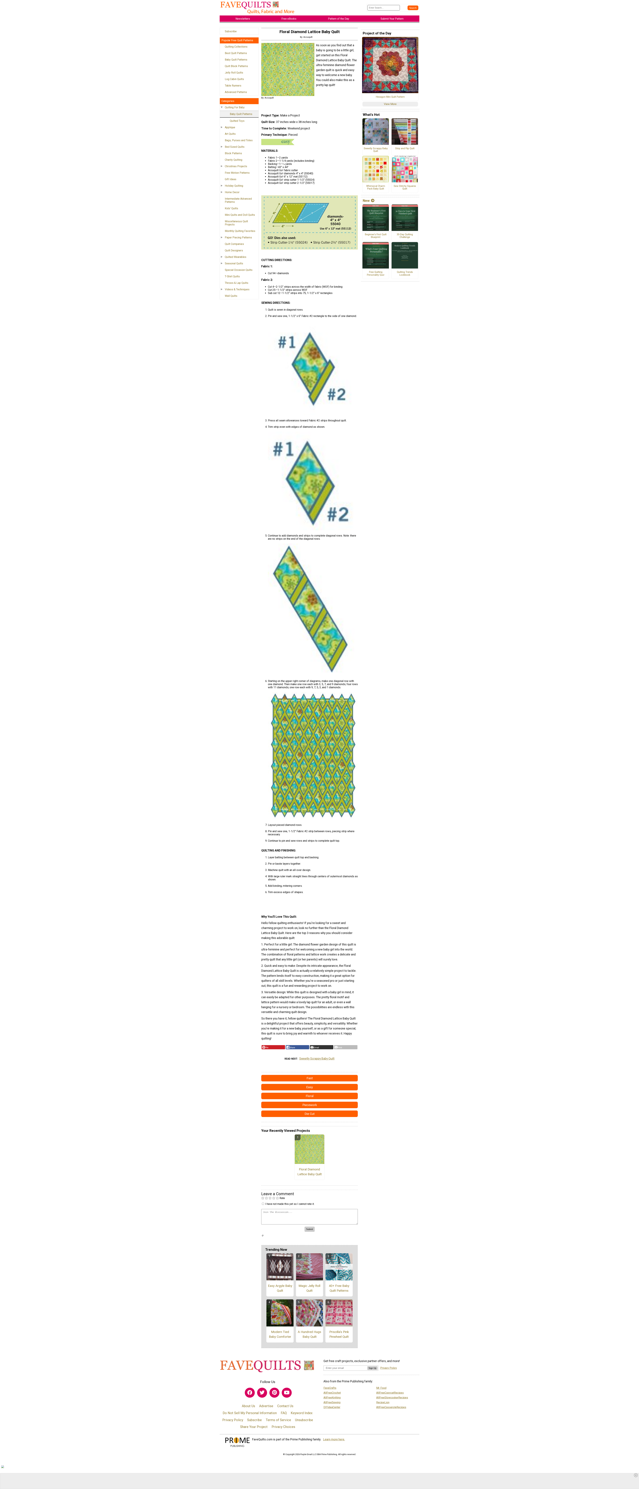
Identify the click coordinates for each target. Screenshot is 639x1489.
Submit (319, 764)
